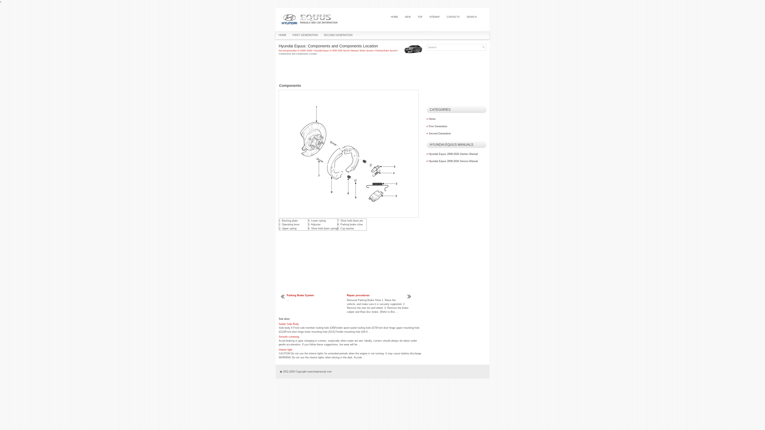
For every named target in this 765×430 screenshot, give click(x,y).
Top (420, 17)
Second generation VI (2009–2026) (295, 50)
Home (394, 17)
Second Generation (338, 35)
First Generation (305, 35)
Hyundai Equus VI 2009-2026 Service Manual (336, 50)
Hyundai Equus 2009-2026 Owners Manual (453, 153)
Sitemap (434, 17)
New (408, 17)
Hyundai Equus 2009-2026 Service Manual (453, 161)
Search (472, 17)
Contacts (453, 17)
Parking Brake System (386, 50)
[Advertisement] (351, 69)
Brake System (367, 50)
